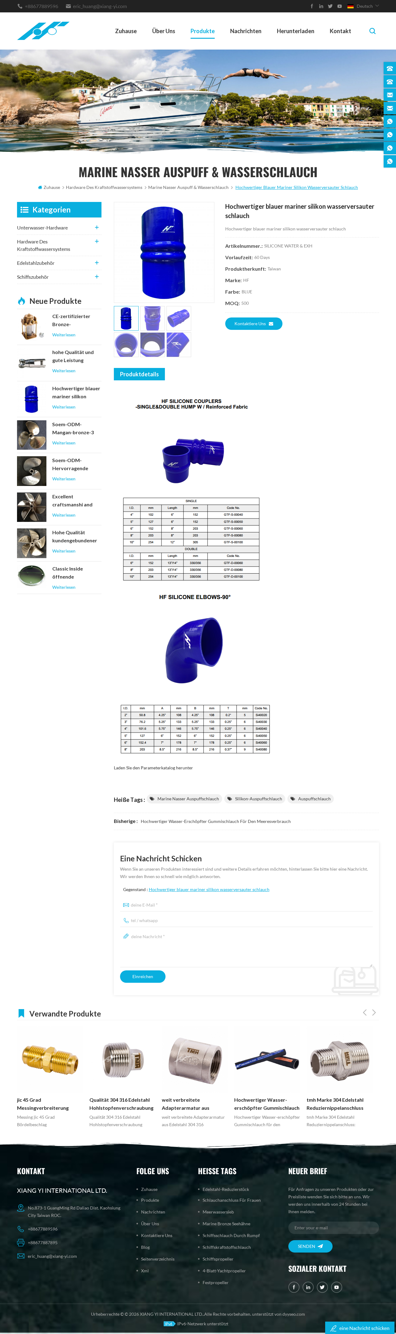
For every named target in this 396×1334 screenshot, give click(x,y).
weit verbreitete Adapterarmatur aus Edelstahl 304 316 (113, 1104)
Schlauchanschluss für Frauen (232, 1200)
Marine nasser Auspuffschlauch (188, 798)
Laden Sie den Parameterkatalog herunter (153, 767)
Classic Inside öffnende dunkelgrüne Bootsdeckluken (71, 573)
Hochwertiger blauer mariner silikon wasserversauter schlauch (209, 889)
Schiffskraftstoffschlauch (227, 1247)
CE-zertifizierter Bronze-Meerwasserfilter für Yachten (76, 320)
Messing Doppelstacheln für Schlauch (339, 1104)
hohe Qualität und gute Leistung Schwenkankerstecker (76, 356)
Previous (365, 1012)
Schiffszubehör (33, 277)
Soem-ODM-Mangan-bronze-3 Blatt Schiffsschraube (73, 429)
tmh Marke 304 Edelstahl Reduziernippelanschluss (262, 1104)
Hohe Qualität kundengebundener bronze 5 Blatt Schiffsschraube (74, 537)
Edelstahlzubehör (35, 263)
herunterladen (295, 31)
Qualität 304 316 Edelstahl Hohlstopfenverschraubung (49, 1104)
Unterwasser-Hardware (42, 227)
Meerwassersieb (218, 1211)
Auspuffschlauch (314, 798)
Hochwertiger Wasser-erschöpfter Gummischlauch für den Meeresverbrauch (216, 821)
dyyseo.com (293, 1314)
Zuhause (126, 31)
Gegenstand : (196, 889)
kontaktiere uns (250, 323)
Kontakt (340, 31)
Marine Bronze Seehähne (226, 1223)
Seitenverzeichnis (157, 1259)
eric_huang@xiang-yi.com (100, 6)
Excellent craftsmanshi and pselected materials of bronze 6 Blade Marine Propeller (75, 501)
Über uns (163, 31)
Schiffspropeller (218, 1259)
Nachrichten (245, 31)
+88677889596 (41, 6)
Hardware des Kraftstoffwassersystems (43, 245)
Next (374, 1012)
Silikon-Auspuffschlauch (258, 798)
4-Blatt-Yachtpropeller (224, 1270)
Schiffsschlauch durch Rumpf (231, 1235)
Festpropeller (216, 1282)
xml (145, 1270)
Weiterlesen (63, 334)
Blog (145, 1247)
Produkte (203, 31)
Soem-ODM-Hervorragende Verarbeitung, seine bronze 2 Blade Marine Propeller (74, 464)
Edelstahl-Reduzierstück (226, 1189)
